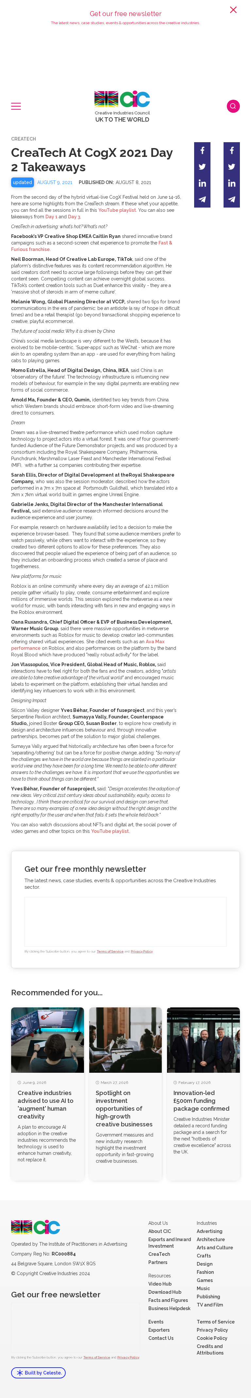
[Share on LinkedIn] (202, 183)
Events (155, 1321)
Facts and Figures (168, 1300)
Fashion (205, 1272)
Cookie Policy (212, 1338)
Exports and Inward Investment (169, 1243)
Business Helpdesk (169, 1308)
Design (204, 1264)
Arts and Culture (215, 1247)
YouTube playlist (117, 210)
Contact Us (161, 1338)
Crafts (204, 1255)
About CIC (159, 1231)
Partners (157, 1262)
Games (205, 1280)
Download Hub (164, 1292)
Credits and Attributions (210, 1350)
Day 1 (51, 216)
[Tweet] (202, 167)
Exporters (159, 1330)
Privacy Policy (142, 951)
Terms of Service (110, 951)
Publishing (208, 1296)
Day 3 (74, 216)
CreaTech (159, 1254)
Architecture (211, 1239)
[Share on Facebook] (202, 150)
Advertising (210, 1231)
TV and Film (210, 1304)
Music (203, 1288)
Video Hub (160, 1284)
